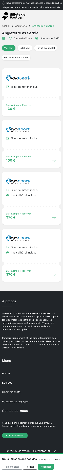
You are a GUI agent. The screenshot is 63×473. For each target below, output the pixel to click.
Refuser (30, 466)
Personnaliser (12, 466)
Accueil (6, 373)
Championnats (11, 392)
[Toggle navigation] (57, 16)
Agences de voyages (15, 401)
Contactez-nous (15, 435)
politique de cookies (50, 459)
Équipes (7, 382)
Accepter (46, 466)
